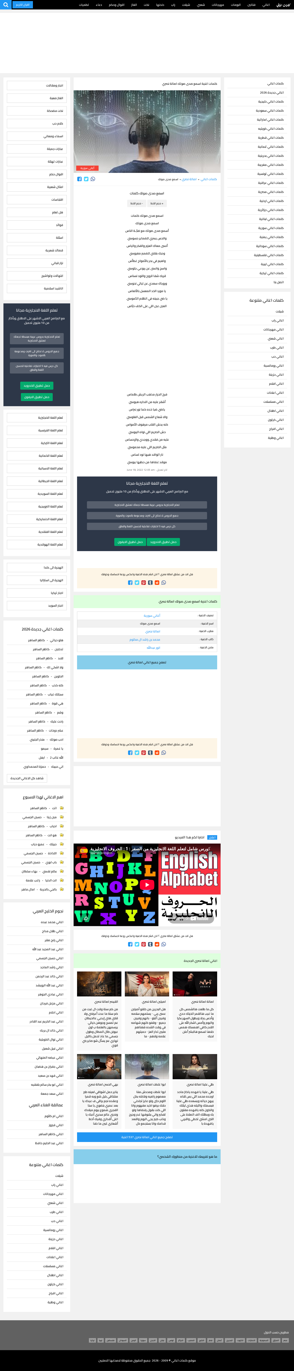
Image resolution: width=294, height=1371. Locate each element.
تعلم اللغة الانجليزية (50, 417)
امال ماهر (28, 889)
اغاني (266, 5)
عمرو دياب (37, 844)
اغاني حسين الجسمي (49, 958)
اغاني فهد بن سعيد (50, 1075)
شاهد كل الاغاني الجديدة (27, 778)
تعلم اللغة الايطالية (50, 481)
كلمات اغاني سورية (271, 228)
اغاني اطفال (276, 410)
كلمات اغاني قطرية (271, 137)
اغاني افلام (276, 383)
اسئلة (59, 237)
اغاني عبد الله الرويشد (49, 985)
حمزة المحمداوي (34, 766)
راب (173, 5)
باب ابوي (51, 862)
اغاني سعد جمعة (52, 1093)
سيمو (44, 748)
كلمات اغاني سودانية (270, 246)
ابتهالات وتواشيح (52, 276)
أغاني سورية (87, 168)
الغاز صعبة (56, 98)
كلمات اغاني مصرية (271, 192)
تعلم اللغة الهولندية (50, 544)
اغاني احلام (56, 1012)
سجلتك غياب (55, 694)
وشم (60, 712)
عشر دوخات (56, 730)
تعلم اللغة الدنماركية (49, 519)
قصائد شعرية (54, 250)
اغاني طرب (277, 347)
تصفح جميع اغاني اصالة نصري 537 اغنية (147, 1137)
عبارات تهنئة (55, 161)
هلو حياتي (56, 640)
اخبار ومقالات (54, 85)
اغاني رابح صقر (54, 940)
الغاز (134, 5)
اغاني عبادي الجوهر (50, 994)
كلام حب (57, 123)
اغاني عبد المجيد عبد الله (47, 949)
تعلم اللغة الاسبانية (50, 468)
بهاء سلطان (29, 871)
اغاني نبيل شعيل (52, 1048)
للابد (60, 658)
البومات (236, 5)
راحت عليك (56, 721)
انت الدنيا (51, 880)
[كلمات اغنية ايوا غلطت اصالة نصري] (147, 1066)
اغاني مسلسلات (273, 401)
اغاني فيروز (56, 1125)
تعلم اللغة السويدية (50, 494)
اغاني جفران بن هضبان (49, 1066)
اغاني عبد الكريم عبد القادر (46, 1021)
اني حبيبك (57, 766)
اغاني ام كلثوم (54, 1116)
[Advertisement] (147, 43)
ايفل (42, 757)
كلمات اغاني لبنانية (271, 219)
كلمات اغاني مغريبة (271, 165)
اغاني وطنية (276, 438)
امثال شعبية (55, 187)
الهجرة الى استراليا (51, 580)
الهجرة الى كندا (53, 567)
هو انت (52, 835)
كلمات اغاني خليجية (271, 101)
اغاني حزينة (276, 374)
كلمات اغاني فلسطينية (269, 255)
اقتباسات (57, 199)
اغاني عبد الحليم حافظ (49, 1143)
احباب (53, 826)
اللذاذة (52, 853)
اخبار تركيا (57, 593)
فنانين (251, 5)
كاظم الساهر (36, 640)
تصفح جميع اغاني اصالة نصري (147, 662)
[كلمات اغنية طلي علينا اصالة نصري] (195, 1066)
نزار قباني (57, 263)
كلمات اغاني (284, 5)
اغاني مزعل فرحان (51, 1003)
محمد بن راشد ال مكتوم (145, 639)
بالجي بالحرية (48, 889)
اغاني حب (277, 356)
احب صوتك (56, 739)
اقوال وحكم (116, 5)
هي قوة (57, 703)
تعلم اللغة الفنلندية (51, 532)
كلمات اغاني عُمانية (271, 146)
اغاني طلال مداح (52, 931)
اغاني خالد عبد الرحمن (49, 976)
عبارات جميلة (55, 149)
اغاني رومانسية (274, 365)
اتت (54, 808)
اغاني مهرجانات (273, 329)
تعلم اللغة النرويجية (50, 506)
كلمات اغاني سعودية (270, 110)
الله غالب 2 (56, 757)
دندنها (160, 5)
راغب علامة (33, 880)
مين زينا (52, 817)
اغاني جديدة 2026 (272, 92)
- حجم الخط (137, 203)
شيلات (186, 5)
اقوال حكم (56, 174)
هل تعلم (57, 212)
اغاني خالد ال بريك (51, 1030)
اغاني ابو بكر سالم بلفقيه (47, 1084)
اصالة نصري (189, 179)
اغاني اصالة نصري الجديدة (200, 961)
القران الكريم (22, 4)
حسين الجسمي (32, 817)
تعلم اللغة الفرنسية (50, 430)
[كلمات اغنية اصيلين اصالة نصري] (147, 983)
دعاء (99, 5)
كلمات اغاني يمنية (272, 237)
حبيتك (53, 844)
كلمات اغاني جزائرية (271, 210)
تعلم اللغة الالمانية (51, 455)
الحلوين (58, 676)
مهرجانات (218, 5)
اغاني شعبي (276, 338)
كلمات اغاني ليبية (272, 264)
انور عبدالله (153, 647)
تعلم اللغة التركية (52, 443)
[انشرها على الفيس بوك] (79, 179)
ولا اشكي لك (55, 667)
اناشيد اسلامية (53, 288)
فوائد (59, 225)
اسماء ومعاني (53, 136)
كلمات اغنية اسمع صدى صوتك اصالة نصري (189, 83)
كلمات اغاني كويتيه (271, 128)
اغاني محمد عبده (52, 922)
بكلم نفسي (49, 871)
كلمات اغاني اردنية (272, 201)
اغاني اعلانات (275, 392)
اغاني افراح (276, 429)
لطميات (84, 5)
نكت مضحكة (55, 111)
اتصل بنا (279, 282)
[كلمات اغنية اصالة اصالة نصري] (195, 983)
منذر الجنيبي (37, 739)
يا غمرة (58, 748)
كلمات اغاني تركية (272, 273)
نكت (146, 5)
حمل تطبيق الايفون (130, 542)
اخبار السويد (55, 605)
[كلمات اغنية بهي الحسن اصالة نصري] (99, 1066)
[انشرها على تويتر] (86, 179)
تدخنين (59, 649)
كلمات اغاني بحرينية (271, 156)
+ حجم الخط (157, 203)
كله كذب (57, 685)
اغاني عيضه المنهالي (49, 1057)
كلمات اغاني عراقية (271, 183)
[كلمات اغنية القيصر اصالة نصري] (99, 983)
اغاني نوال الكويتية (51, 1039)
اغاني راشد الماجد (51, 967)
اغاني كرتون (276, 420)
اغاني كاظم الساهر (51, 1134)
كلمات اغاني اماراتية (270, 119)
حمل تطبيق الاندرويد (163, 542)
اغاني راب (278, 320)
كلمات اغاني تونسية (270, 174)
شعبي (201, 5)
